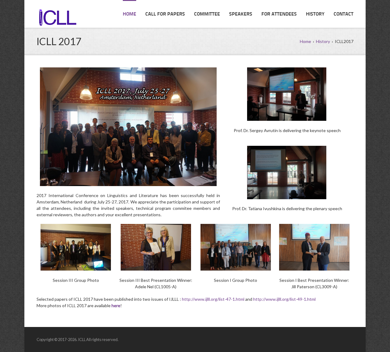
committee (207, 14)
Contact (343, 14)
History (315, 14)
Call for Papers (165, 14)
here (116, 305)
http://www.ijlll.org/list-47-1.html (213, 299)
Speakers (240, 14)
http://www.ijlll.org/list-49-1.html (284, 299)
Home (129, 14)
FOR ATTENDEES (279, 14)
